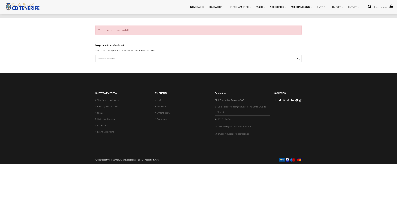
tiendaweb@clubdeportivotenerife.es (235, 126)
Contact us (102, 125)
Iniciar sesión (380, 7)
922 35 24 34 (224, 119)
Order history (163, 112)
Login (159, 100)
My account (162, 106)
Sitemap (101, 112)
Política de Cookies (106, 119)
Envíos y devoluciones (107, 106)
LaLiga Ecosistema (105, 131)
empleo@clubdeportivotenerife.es (233, 133)
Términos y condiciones (108, 100)
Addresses (162, 119)
